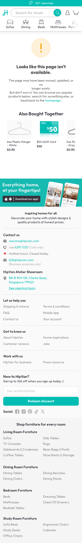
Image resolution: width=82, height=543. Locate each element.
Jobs (46, 344)
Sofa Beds (10, 524)
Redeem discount (41, 401)
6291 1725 (18, 247)
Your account (52, 319)
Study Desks (11, 530)
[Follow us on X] (42, 412)
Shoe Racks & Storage (58, 455)
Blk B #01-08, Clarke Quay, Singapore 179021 (28, 280)
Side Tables (51, 438)
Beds (6, 497)
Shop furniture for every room (41, 424)
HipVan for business (17, 362)
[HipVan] (5, 13)
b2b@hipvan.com (21, 260)
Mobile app (51, 313)
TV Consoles (12, 444)
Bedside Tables (13, 508)
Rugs (46, 444)
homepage (53, 100)
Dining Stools (52, 479)
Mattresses (11, 502)
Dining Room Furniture (20, 467)
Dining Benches (54, 473)
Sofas (7, 438)
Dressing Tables (54, 497)
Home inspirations (56, 337)
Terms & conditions (56, 306)
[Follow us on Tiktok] (36, 412)
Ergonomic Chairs (56, 524)
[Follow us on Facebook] (17, 412)
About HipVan (13, 337)
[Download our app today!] (41, 193)
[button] (57, 12)
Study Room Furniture (20, 518)
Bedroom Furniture (17, 490)
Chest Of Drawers (56, 502)
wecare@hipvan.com (24, 241)
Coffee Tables (13, 455)
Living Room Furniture (20, 432)
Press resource (53, 362)
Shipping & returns (16, 306)
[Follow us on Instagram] (23, 412)
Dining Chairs (12, 479)
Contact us (10, 319)
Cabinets (49, 530)
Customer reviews (16, 344)
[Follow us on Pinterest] (30, 412)
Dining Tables (12, 473)
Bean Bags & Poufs (56, 449)
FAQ (6, 313)
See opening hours (22, 288)
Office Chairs (13, 536)
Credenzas (20, 449)
